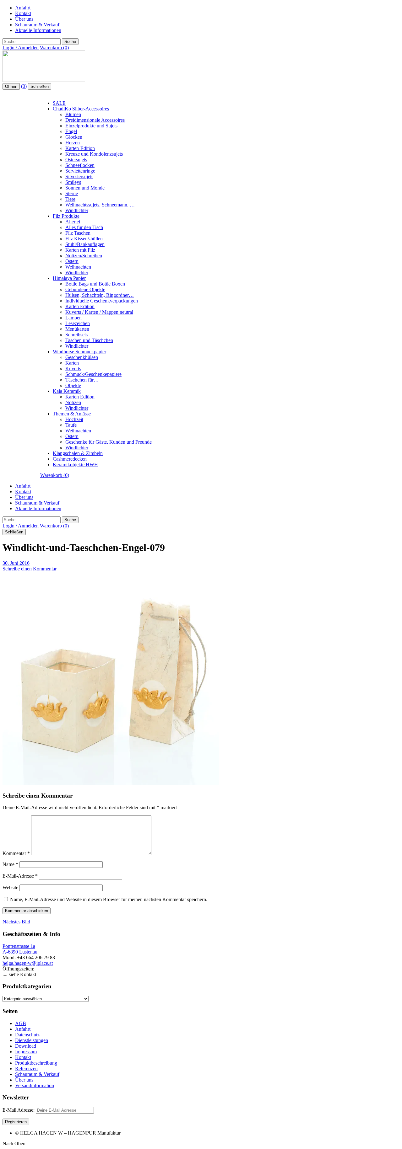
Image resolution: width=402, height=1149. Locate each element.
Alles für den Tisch (84, 227)
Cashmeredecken (70, 459)
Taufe (71, 425)
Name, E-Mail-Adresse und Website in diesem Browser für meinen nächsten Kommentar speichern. (108, 899)
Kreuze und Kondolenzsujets (94, 154)
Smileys (73, 182)
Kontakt (23, 13)
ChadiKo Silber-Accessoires (81, 108)
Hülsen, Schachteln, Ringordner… (99, 295)
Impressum (26, 1051)
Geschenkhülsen (81, 357)
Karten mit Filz (80, 250)
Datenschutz (27, 1034)
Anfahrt (22, 7)
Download (25, 1046)
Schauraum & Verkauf (37, 24)
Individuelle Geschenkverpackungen (101, 300)
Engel (71, 131)
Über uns (24, 19)
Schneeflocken (80, 165)
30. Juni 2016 (16, 563)
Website (10, 887)
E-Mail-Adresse (20, 876)
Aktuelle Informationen (38, 30)
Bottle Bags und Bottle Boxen (95, 283)
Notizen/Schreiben (83, 255)
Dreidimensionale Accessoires (95, 120)
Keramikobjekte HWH (75, 464)
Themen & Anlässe (72, 413)
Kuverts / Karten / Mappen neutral (99, 312)
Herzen (72, 142)
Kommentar (16, 853)
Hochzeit (74, 419)
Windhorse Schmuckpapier (79, 351)
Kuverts (73, 368)
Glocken (73, 137)
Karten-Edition (80, 148)
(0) (24, 86)
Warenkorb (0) (54, 47)
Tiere (70, 199)
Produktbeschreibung (36, 1063)
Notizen (73, 402)
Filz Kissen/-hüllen (84, 238)
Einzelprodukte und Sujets (91, 125)
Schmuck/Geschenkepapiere (93, 374)
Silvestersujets (79, 176)
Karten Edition (80, 306)
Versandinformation (34, 1085)
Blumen (73, 114)
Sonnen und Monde (85, 187)
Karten (72, 363)
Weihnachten (78, 267)
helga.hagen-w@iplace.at (28, 963)
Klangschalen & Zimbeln (78, 453)
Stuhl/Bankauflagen (85, 244)
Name (10, 864)
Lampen (73, 317)
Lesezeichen (77, 323)
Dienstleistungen (31, 1040)
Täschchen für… (82, 379)
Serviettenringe (80, 171)
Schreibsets (76, 334)
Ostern (72, 261)
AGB (20, 1023)
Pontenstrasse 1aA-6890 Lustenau (20, 948)
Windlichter (76, 210)
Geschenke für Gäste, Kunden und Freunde (108, 442)
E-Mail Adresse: (19, 1110)
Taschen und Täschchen (89, 340)
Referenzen (26, 1068)
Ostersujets (76, 159)
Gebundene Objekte (85, 289)
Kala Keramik (67, 391)
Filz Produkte (66, 216)
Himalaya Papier (69, 278)
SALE (59, 103)
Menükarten (77, 329)
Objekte (73, 385)
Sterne (71, 193)
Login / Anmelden (21, 47)
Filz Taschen (77, 233)
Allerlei (72, 221)
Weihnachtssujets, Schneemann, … (100, 204)
